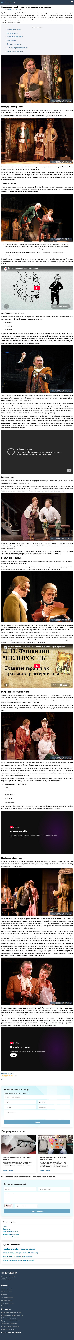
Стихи (5, 1226)
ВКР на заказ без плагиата (9, 1318)
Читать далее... (8, 1170)
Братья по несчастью (14, 44)
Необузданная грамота (14, 29)
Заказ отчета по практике (9, 1323)
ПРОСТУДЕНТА (9, 1273)
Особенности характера (15, 37)
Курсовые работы (6, 1300)
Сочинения (6, 9)
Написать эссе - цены (8, 1329)
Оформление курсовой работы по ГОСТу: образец (53, 1158)
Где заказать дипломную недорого (11, 1312)
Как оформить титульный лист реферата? (18, 1256)
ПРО (8, 2)
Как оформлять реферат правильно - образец (17, 1158)
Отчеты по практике (7, 1303)
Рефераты (4, 1306)
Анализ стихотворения (11, 1234)
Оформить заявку (6, 1289)
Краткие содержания (10, 1232)
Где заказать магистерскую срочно (12, 1315)
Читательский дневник (11, 1237)
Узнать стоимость (7, 1292)
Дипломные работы (7, 1297)
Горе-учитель (11, 40)
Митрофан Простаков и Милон (17, 48)
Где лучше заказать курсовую (10, 1321)
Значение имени (12, 33)
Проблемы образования (15, 51)
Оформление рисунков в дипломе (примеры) (18, 1260)
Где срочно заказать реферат (10, 1326)
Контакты (4, 1294)
